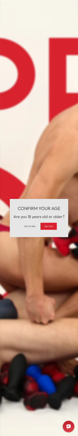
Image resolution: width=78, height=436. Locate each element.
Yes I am (48, 226)
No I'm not (29, 226)
